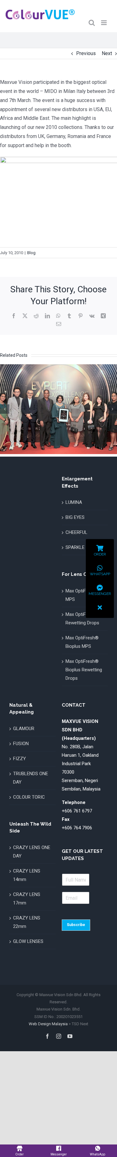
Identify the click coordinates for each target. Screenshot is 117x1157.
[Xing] (103, 315)
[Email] (58, 323)
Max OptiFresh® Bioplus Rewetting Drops (84, 669)
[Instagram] (58, 1036)
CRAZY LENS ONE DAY (31, 852)
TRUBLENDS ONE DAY (30, 778)
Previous (86, 53)
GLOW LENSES (28, 941)
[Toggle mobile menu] (104, 22)
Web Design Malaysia (48, 1023)
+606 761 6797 (77, 811)
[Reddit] (36, 315)
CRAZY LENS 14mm (26, 875)
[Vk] (92, 315)
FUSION (21, 743)
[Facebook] (13, 315)
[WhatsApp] (58, 315)
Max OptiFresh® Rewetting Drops (82, 619)
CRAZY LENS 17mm (26, 899)
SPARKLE (75, 547)
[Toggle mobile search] (92, 22)
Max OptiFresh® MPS (82, 595)
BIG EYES (75, 517)
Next (107, 53)
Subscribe (76, 925)
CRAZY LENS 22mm (26, 922)
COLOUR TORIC (29, 797)
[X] (24, 315)
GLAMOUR (23, 728)
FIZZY (19, 758)
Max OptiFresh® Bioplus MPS (82, 642)
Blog (31, 252)
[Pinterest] (80, 315)
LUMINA (74, 502)
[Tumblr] (69, 315)
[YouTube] (69, 1036)
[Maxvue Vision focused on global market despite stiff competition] (58, 367)
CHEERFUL (76, 532)
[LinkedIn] (47, 315)
